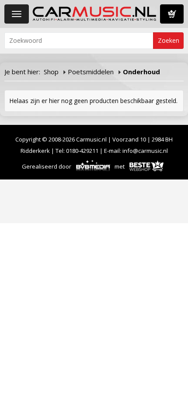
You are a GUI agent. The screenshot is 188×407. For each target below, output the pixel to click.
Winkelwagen (172, 14)
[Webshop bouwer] (94, 166)
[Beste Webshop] (146, 166)
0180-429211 (82, 151)
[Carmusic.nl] (94, 13)
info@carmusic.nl (145, 151)
